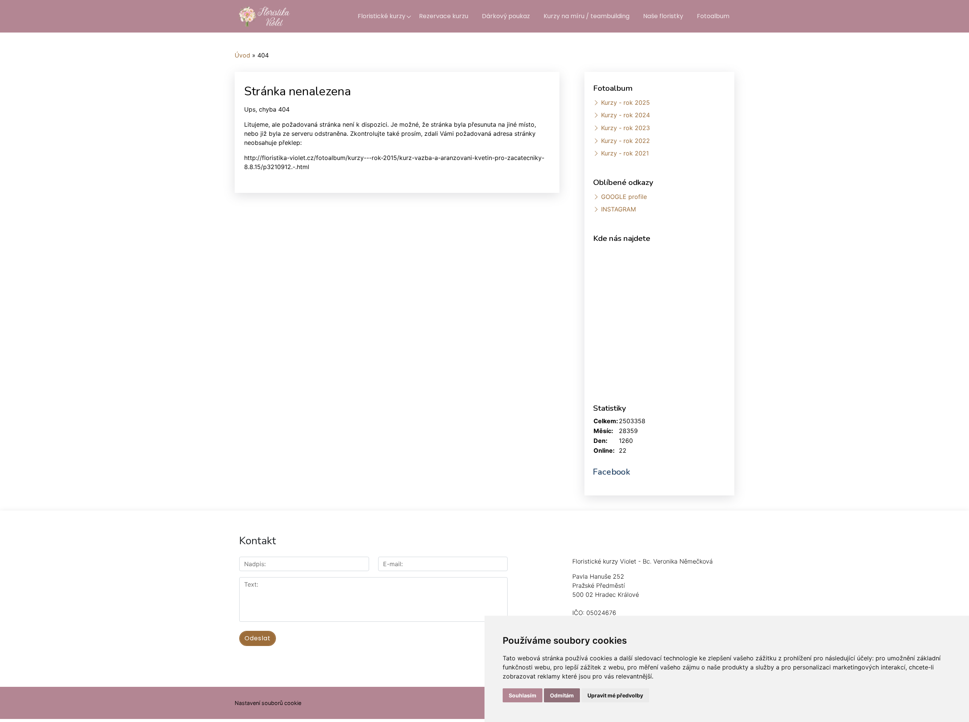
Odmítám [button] (562, 695)
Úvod (242, 55)
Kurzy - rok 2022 (625, 140)
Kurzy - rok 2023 (625, 128)
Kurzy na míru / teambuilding (586, 16)
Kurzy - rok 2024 (625, 115)
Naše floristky (663, 16)
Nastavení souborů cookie (268, 703)
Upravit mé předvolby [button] (615, 695)
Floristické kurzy (381, 16)
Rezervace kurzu (443, 16)
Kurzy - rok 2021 (625, 153)
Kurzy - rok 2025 (625, 102)
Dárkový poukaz (506, 16)
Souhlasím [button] (522, 695)
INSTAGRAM (618, 209)
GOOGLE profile (624, 196)
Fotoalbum (713, 16)
